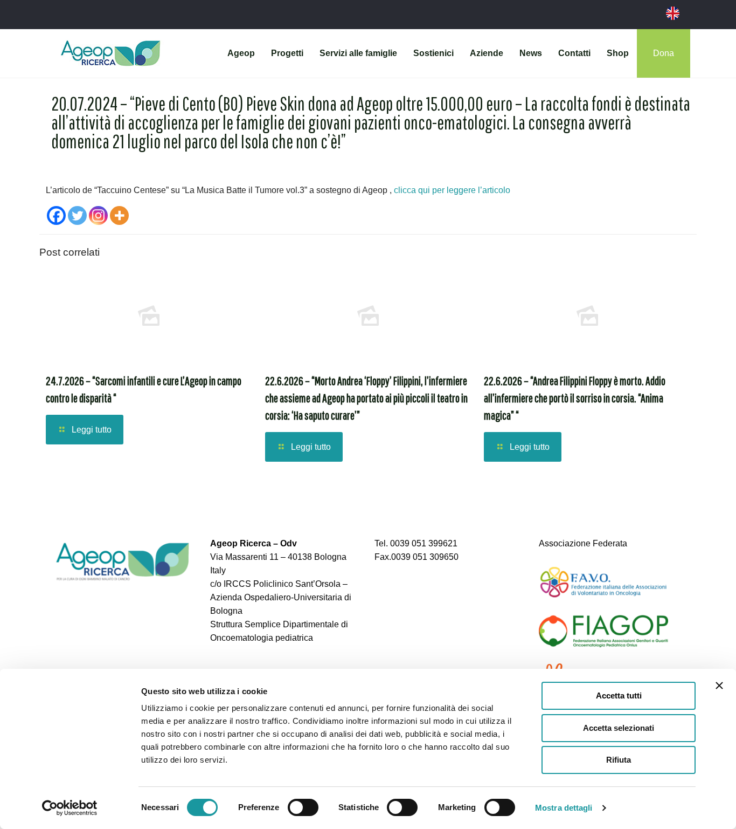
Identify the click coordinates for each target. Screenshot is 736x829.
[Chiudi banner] (719, 685)
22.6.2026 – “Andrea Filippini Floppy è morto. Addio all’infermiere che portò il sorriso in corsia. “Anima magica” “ (574, 398)
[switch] (303, 807)
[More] (119, 215)
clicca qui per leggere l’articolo (452, 190)
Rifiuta (618, 759)
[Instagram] (98, 215)
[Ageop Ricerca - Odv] (110, 53)
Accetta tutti (619, 695)
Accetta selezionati (618, 727)
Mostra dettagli (564, 807)
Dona (663, 53)
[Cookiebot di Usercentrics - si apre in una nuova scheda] (70, 808)
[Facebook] (56, 215)
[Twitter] (77, 215)
